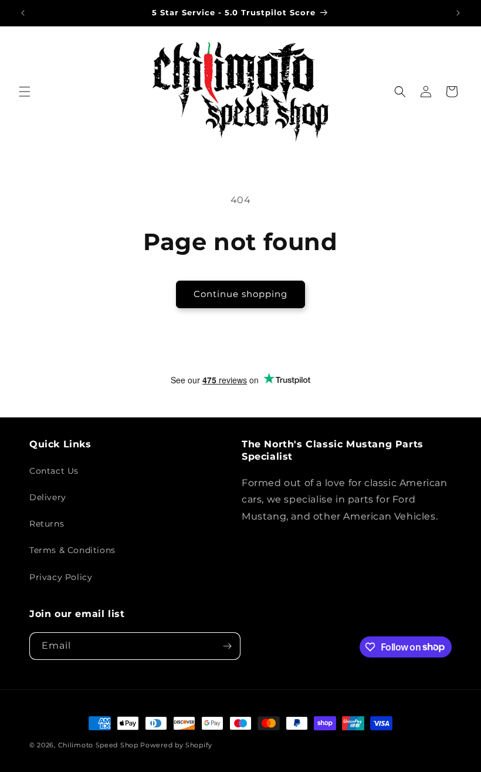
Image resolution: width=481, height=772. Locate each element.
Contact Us (54, 471)
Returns (46, 523)
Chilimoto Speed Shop (98, 745)
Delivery (47, 497)
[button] (25, 91)
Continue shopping (240, 293)
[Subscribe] (227, 646)
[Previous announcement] (23, 13)
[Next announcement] (458, 13)
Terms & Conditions (72, 550)
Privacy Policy (60, 577)
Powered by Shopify (176, 745)
